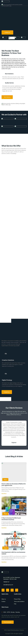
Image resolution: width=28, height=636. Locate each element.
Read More (4, 493)
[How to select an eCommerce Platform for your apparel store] (14, 472)
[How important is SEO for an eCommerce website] (14, 540)
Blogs (5, 479)
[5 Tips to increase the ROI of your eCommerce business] (14, 506)
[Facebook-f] (3, 590)
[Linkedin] (16, 590)
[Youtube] (7, 590)
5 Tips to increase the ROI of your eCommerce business (11, 518)
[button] (25, 3)
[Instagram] (12, 590)
